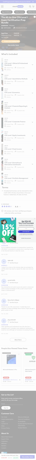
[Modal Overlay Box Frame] (18, 230)
